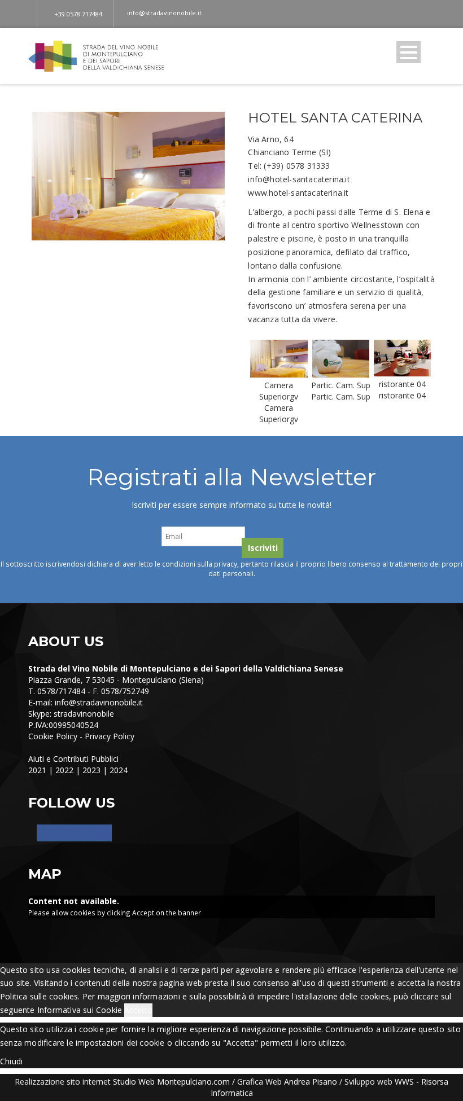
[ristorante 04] (402, 357)
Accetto (138, 1010)
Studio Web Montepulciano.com (171, 1081)
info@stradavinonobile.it (99, 702)
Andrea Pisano (310, 1081)
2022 (64, 770)
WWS (404, 1081)
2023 (91, 770)
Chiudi (11, 1061)
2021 (37, 770)
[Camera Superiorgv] (278, 357)
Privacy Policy (109, 736)
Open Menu (408, 52)
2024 (119, 770)
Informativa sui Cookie (79, 1010)
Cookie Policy (52, 736)
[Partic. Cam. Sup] (341, 357)
